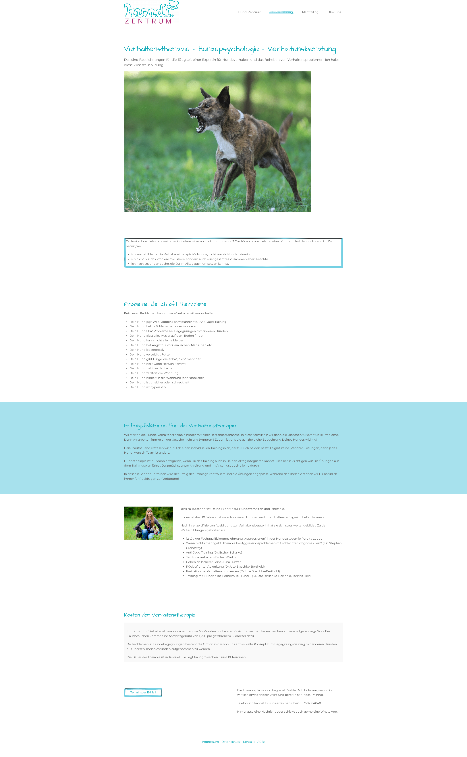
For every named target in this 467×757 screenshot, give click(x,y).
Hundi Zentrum (249, 12)
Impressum (210, 741)
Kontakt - (250, 741)
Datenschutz (230, 741)
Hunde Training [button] (281, 12)
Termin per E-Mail (143, 692)
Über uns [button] (334, 12)
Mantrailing (310, 12)
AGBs (261, 741)
